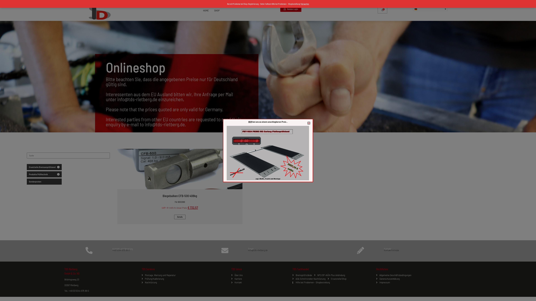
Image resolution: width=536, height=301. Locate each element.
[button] (309, 123)
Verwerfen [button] (305, 4)
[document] (268, 150)
